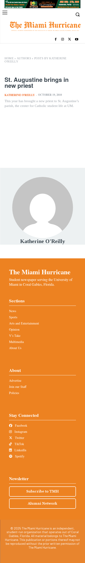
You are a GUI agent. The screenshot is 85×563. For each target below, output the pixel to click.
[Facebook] (55, 39)
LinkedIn (20, 450)
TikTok (19, 444)
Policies (14, 393)
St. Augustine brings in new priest (37, 82)
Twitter (19, 438)
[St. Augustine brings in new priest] (42, 131)
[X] (69, 39)
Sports (13, 317)
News (12, 311)
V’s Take (14, 335)
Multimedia (16, 342)
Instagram (20, 431)
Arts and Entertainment (24, 323)
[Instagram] (62, 39)
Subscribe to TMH (42, 491)
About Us (15, 348)
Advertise (15, 380)
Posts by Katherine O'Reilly (36, 60)
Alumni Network (42, 503)
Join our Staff (17, 386)
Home (9, 58)
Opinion (14, 329)
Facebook (20, 425)
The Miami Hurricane (39, 272)
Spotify (19, 456)
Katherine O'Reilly (20, 95)
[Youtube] (76, 39)
